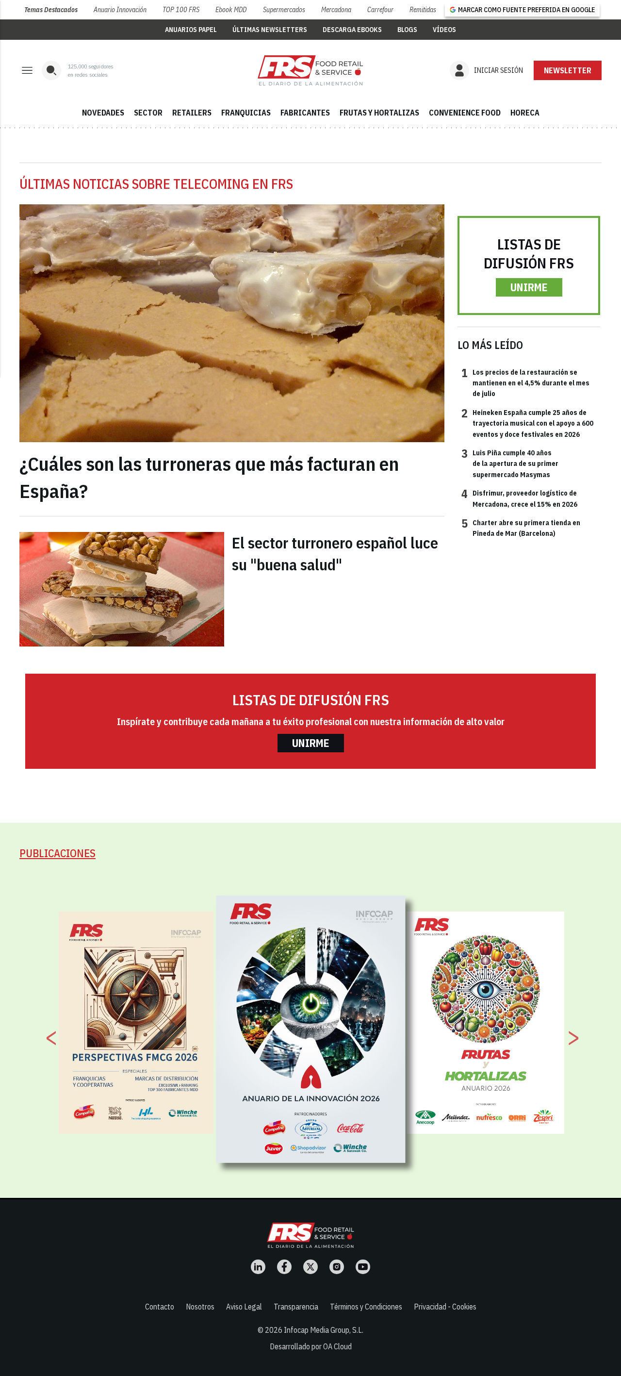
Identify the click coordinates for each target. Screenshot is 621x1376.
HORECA (524, 112)
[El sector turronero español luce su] (121, 589)
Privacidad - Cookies (445, 1306)
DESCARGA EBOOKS (352, 29)
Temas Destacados (51, 9)
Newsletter (567, 70)
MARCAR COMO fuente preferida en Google (526, 9)
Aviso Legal (244, 1306)
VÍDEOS (444, 29)
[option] (311, 1029)
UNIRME (529, 287)
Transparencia (296, 1306)
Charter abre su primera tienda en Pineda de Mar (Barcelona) (520, 527)
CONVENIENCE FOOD (465, 112)
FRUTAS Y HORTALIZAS (379, 112)
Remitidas (422, 9)
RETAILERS (192, 112)
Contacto (159, 1306)
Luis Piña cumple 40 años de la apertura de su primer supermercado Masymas (509, 463)
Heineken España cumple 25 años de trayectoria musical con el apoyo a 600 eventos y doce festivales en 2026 (527, 423)
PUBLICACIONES (57, 853)
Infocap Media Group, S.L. (323, 1330)
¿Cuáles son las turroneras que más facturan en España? (209, 477)
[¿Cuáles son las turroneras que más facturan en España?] (231, 323)
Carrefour (380, 9)
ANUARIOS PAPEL (191, 29)
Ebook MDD (230, 9)
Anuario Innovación (120, 9)
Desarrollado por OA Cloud (311, 1346)
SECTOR (148, 112)
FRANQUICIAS (246, 112)
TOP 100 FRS (181, 9)
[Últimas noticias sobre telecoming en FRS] (310, 70)
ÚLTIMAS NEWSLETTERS (269, 29)
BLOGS (407, 29)
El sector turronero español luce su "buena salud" (335, 553)
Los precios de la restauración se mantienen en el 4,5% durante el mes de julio (525, 382)
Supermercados (284, 9)
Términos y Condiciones (366, 1306)
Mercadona (336, 9)
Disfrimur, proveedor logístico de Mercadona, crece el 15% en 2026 (519, 498)
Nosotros (200, 1306)
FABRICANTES (305, 112)
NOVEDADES (103, 112)
